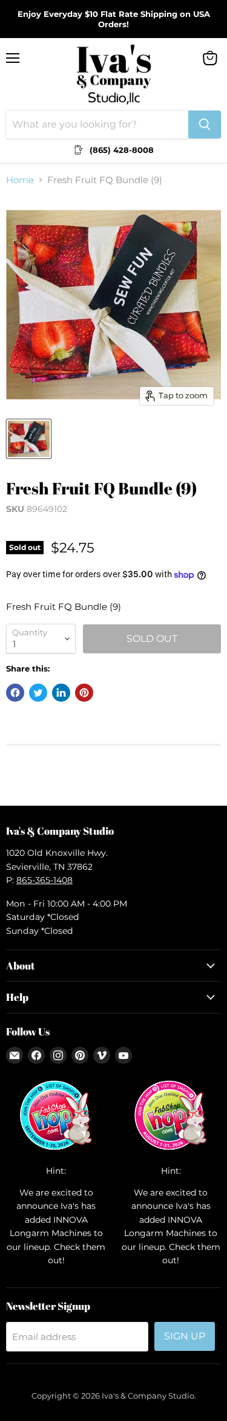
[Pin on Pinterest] (84, 693)
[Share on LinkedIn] (61, 693)
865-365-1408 (44, 880)
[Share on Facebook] (15, 693)
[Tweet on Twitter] (38, 693)
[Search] (204, 124)
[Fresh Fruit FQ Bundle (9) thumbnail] (29, 438)
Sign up (184, 1336)
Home (20, 180)
